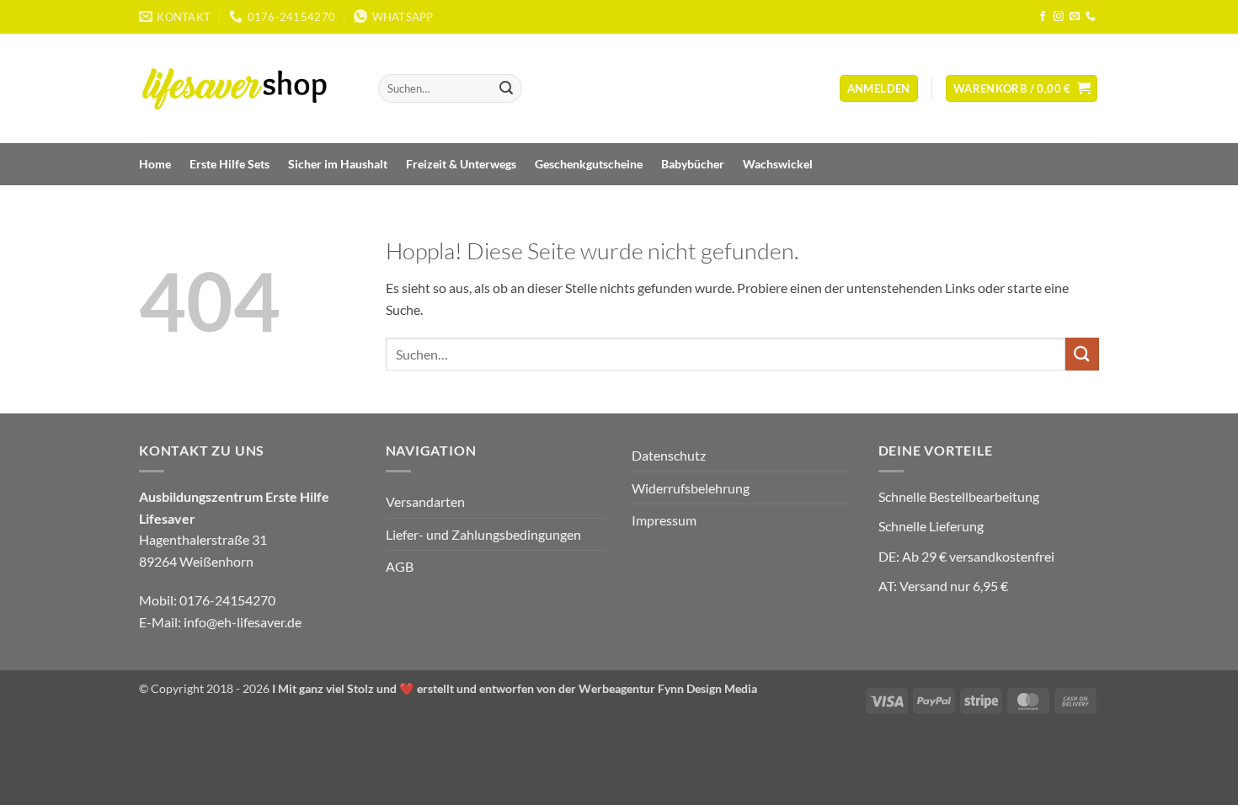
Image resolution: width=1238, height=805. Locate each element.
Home (155, 164)
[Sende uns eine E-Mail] (1075, 17)
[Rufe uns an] (1091, 17)
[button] (879, 89)
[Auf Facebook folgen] (1043, 17)
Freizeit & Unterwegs (461, 164)
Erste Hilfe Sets (229, 164)
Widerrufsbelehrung (691, 488)
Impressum (664, 520)
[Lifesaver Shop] (244, 88)
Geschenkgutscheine (589, 164)
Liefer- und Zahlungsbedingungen (483, 534)
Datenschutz (669, 455)
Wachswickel (778, 164)
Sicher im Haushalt (337, 164)
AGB (400, 566)
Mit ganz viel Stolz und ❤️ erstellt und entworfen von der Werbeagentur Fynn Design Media (517, 688)
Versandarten (425, 501)
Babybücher (692, 164)
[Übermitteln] (506, 88)
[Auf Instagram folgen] (1059, 17)
